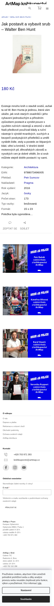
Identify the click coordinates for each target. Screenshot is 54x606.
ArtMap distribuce (10, 438)
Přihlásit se (10, 507)
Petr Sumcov (31, 177)
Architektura (31, 167)
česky (27, 193)
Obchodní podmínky (11, 430)
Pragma (28, 182)
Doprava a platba (9, 422)
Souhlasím (26, 599)
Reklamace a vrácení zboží (14, 426)
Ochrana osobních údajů (12, 434)
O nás (5, 418)
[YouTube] (24, 467)
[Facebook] (6, 467)
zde (39, 583)
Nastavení (26, 590)
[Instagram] (15, 467)
